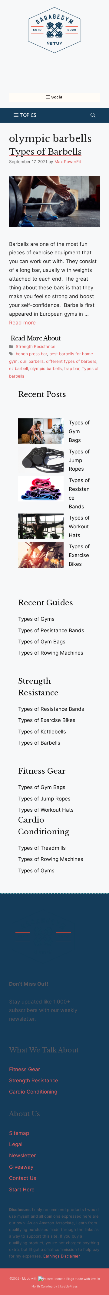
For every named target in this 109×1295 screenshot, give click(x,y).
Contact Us (22, 1178)
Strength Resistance (35, 346)
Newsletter (22, 1155)
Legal (15, 1144)
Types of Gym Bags (79, 431)
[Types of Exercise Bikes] (41, 556)
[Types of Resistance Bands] (41, 490)
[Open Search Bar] (93, 115)
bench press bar (31, 353)
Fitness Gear (24, 1069)
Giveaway (21, 1167)
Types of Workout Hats (79, 526)
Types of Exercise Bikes (79, 555)
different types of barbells (71, 361)
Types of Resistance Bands (51, 630)
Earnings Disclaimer (61, 1256)
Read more (22, 323)
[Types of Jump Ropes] (41, 461)
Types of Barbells (45, 152)
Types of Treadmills (42, 848)
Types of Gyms (36, 619)
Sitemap (19, 1133)
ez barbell (18, 368)
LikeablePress (68, 1286)
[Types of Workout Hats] (41, 528)
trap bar (71, 368)
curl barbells (32, 361)
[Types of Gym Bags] (41, 432)
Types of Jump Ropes (79, 460)
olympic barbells (46, 368)
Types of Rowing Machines (50, 653)
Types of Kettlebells (42, 732)
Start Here (22, 1190)
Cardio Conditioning (33, 1092)
